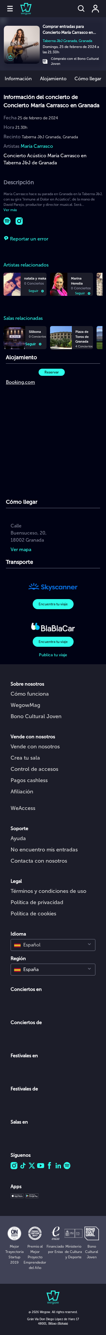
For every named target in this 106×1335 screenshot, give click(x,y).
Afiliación (22, 792)
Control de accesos (34, 769)
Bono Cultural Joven (36, 716)
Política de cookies (33, 914)
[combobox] (53, 945)
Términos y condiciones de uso (48, 891)
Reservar (51, 372)
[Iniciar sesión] (95, 8)
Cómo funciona (30, 694)
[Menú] (10, 8)
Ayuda (18, 838)
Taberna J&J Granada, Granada (67, 41)
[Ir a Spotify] (7, 221)
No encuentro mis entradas (44, 850)
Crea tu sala (25, 758)
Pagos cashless (29, 780)
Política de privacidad (37, 902)
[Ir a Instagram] (19, 221)
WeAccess (23, 808)
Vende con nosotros (35, 747)
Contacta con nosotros (39, 861)
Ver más (10, 210)
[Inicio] (22, 8)
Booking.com (20, 382)
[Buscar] (81, 8)
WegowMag (25, 705)
